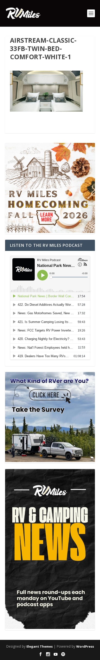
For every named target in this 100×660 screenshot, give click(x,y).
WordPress (85, 646)
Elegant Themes (39, 646)
